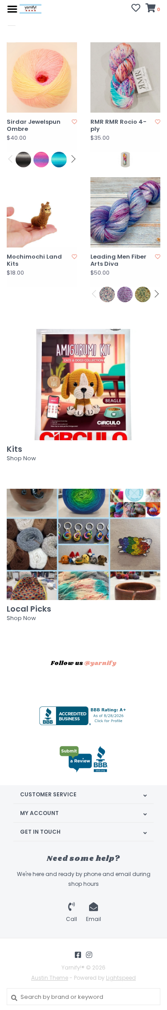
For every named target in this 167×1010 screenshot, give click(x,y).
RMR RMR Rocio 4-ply (118, 125)
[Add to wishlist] (74, 122)
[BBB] (83, 716)
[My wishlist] (135, 9)
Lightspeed (121, 978)
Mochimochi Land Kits (34, 260)
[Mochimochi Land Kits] (42, 212)
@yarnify (100, 663)
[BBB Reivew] (83, 759)
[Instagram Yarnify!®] (89, 954)
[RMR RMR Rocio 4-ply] (125, 77)
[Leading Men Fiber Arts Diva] (125, 212)
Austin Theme (49, 978)
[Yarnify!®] (30, 8)
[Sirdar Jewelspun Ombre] (42, 77)
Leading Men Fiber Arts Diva (118, 260)
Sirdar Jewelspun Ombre (34, 125)
